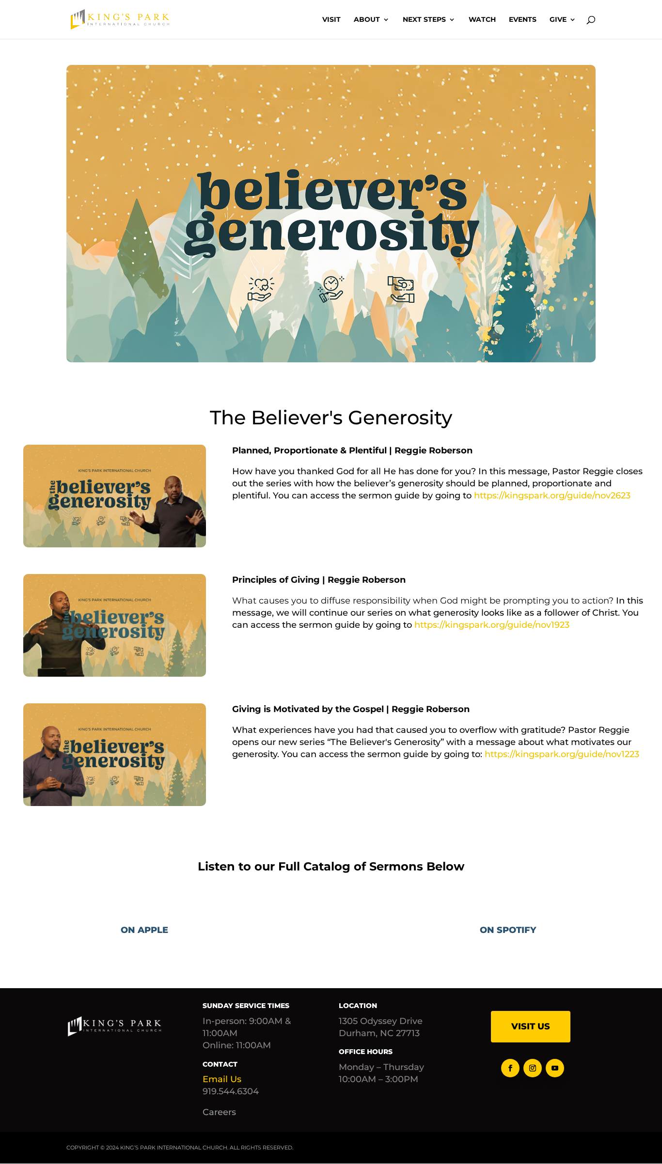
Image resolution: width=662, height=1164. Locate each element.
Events (522, 20)
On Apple (144, 930)
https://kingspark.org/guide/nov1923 (491, 625)
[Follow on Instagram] (532, 1068)
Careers (219, 1112)
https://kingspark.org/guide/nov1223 (562, 754)
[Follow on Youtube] (555, 1068)
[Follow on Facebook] (510, 1068)
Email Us (222, 1079)
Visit (331, 20)
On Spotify (508, 930)
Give (558, 20)
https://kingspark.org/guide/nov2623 (552, 495)
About (367, 20)
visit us (530, 1026)
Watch (482, 20)
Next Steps (424, 20)
